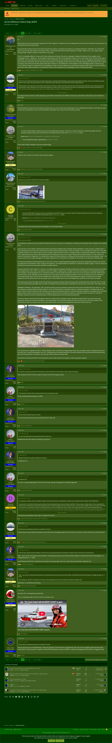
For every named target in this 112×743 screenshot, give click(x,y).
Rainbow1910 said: (23, 209)
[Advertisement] (24, 28)
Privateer (8, 24)
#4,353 (105, 452)
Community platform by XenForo (56, 732)
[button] (43, 5)
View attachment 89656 (25, 240)
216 (16, 33)
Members (73, 5)
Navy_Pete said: (23, 78)
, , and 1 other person (32, 201)
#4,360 (105, 638)
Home (7, 5)
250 (35, 33)
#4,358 (105, 569)
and (26, 229)
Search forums (15, 8)
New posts (7, 8)
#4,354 (105, 473)
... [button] (13, 33)
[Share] (101, 37)
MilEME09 (12, 675)
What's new (38, 5)
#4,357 (105, 546)
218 (23, 33)
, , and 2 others (33, 542)
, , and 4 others (32, 147)
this (30, 557)
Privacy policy (93, 729)
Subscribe (22, 5)
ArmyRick (12, 691)
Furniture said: (22, 390)
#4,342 (105, 75)
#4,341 (105, 36)
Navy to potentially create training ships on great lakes (29, 674)
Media (54, 5)
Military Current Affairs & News (28, 681)
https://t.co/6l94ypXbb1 (35, 136)
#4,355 (105, 495)
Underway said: (23, 550)
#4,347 (105, 206)
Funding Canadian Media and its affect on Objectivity (28, 690)
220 (29, 33)
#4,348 (105, 234)
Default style (9, 729)
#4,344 (105, 126)
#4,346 (105, 173)
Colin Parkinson (99, 670)
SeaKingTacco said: (23, 177)
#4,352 (105, 430)
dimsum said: (22, 526)
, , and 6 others (32, 70)
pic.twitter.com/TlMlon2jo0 (51, 136)
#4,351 (105, 408)
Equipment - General (25, 686)
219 (26, 33)
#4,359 (105, 590)
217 (19, 33)
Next (39, 33)
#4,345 (105, 152)
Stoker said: (22, 412)
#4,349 (105, 365)
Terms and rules (84, 729)
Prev (7, 33)
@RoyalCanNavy (73, 133)
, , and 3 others (31, 169)
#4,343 (105, 105)
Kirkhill (11, 670)
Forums (14, 5)
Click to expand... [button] (62, 92)
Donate (30, 5)
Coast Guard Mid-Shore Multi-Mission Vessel (25, 668)
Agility (12, 684)
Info (47, 5)
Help (99, 729)
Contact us (76, 729)
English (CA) (18, 729)
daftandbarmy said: (24, 237)
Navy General (25, 675)
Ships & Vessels (24, 670)
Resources (63, 5)
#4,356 (105, 523)
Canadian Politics (25, 691)
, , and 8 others (33, 361)
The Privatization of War (18, 679)
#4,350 (105, 387)
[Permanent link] (51, 630)
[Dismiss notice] (106, 13)
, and (28, 586)
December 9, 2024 (51, 139)
